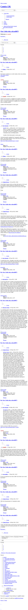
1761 (7, 268)
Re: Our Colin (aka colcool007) (9, 62)
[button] (3, 47)
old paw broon (4, 295)
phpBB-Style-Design (19, 598)
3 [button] (3, 50)
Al (6, 34)
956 (7, 57)
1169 (7, 110)
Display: (3, 536)
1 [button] (3, 48)
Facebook (3, 76)
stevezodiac (3, 461)
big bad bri (3, 267)
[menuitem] (10, 15)
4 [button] (3, 51)
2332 (7, 82)
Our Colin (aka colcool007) (10, 31)
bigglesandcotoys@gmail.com (7, 226)
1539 (7, 166)
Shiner (2, 144)
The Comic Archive (5, 75)
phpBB (7, 596)
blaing (2, 56)
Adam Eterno (3, 165)
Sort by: (12, 536)
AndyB (9, 34)
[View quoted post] (9, 128)
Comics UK (6, 6)
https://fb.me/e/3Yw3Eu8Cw (15, 232)
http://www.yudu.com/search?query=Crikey (10, 140)
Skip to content (4, 3)
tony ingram (3, 109)
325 (7, 145)
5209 (7, 462)
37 (6, 296)
